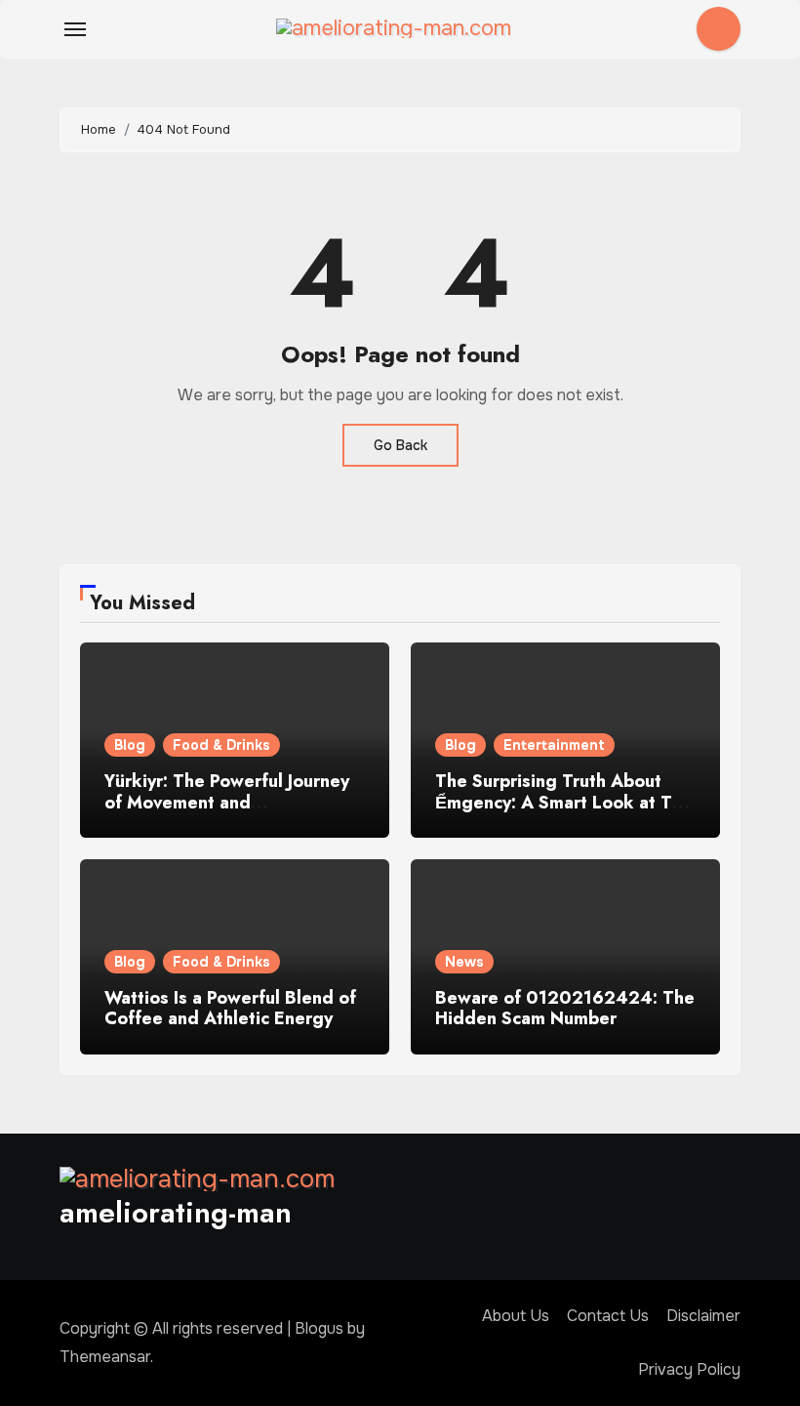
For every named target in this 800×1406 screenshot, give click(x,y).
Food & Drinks (221, 745)
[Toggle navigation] (75, 29)
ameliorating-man (176, 1212)
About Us (515, 1315)
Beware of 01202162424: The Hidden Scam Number (565, 1008)
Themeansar (105, 1356)
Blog (129, 745)
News (464, 962)
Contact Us (608, 1315)
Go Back (400, 445)
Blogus (319, 1328)
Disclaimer (703, 1315)
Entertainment (554, 745)
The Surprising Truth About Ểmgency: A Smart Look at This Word (565, 802)
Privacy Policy (689, 1369)
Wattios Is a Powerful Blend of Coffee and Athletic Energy (230, 1008)
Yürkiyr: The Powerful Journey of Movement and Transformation (226, 802)
